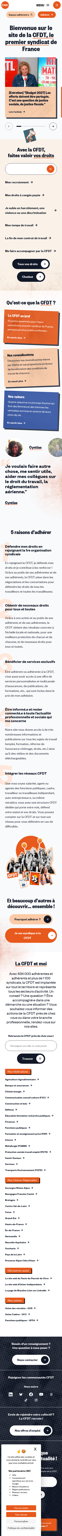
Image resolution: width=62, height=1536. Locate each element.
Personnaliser (21, 1521)
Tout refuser (21, 1514)
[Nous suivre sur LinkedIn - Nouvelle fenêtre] (11, 1394)
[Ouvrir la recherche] (57, 5)
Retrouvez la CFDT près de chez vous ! (31, 1035)
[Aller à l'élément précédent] (9, 126)
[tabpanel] (31, 491)
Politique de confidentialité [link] (21, 1527)
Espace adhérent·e (19, 14)
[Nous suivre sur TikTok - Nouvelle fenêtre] (26, 1400)
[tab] (23, 447)
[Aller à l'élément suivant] (53, 126)
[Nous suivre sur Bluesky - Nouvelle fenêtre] (21, 1394)
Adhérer (44, 14)
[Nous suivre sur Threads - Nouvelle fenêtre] (51, 1394)
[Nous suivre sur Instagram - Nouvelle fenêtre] (36, 1400)
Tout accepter (21, 1507)
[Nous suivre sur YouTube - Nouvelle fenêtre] (41, 1394)
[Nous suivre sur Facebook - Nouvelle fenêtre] (31, 1394)
